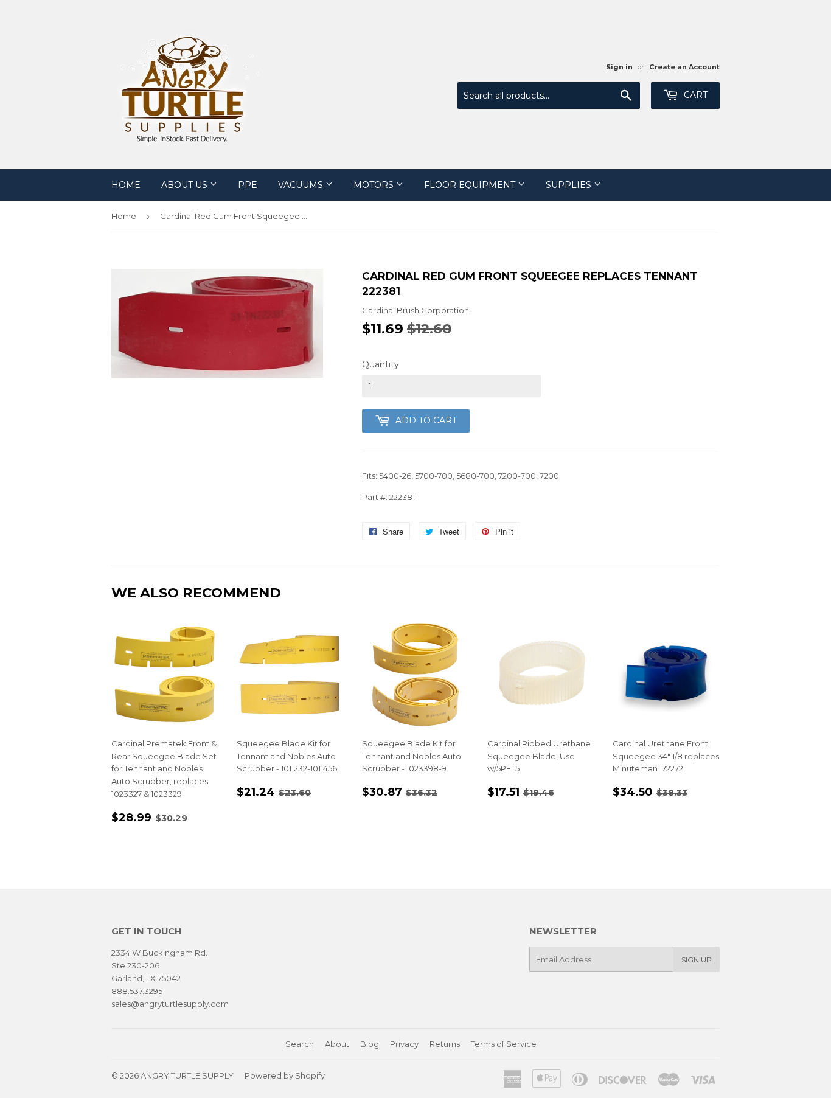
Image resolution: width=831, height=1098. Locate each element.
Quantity (380, 364)
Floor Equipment (471, 184)
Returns (444, 1044)
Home (126, 184)
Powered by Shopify (285, 1075)
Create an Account (684, 67)
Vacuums (301, 184)
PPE (247, 184)
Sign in (619, 67)
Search (299, 1044)
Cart (694, 94)
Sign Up (696, 959)
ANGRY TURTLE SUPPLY (187, 1075)
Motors (374, 184)
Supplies (570, 184)
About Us (185, 184)
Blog (369, 1044)
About (337, 1044)
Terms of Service (504, 1044)
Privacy (404, 1044)
